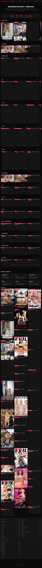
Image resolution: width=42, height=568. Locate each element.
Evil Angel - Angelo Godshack (31, 531)
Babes (11, 526)
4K (11, 523)
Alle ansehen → (39, 271)
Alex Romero (11, 551)
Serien (32, 1)
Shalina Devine (11, 553)
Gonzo (11, 535)
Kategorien (20, 1)
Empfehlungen (11, 521)
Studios (28, 1)
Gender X (31, 535)
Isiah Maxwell (11, 546)
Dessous (11, 531)
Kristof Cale (11, 541)
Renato (11, 555)
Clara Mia (11, 548)
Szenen (16, 1)
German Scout (31, 528)
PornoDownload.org (5, 1)
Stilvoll (11, 528)
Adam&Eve (31, 533)
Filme (12, 1)
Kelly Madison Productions (31, 526)
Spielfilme (11, 533)
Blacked (31, 523)
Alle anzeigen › (38, 20)
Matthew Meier (11, 543)
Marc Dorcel (31, 521)
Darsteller (24, 1)
